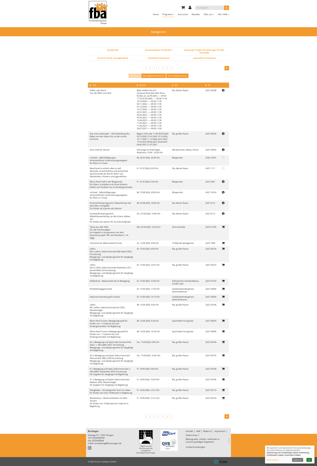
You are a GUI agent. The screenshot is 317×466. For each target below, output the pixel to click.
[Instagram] (89, 448)
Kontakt (189, 431)
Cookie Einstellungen (195, 447)
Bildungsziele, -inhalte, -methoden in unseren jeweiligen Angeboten (203, 440)
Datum (142, 85)
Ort (176, 85)
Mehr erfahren (273, 460)
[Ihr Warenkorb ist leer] (183, 8)
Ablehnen (298, 460)
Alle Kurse (134, 75)
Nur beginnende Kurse (153, 75)
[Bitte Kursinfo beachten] (223, 90)
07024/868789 (98, 438)
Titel (94, 85)
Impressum (220, 431)
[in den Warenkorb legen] (223, 227)
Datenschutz (192, 435)
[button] (190, 8)
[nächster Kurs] (227, 68)
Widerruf (207, 431)
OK (309, 460)
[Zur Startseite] (98, 12)
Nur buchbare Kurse (177, 75)
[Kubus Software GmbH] (220, 460)
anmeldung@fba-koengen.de (107, 443)
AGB (198, 431)
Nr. (209, 85)
